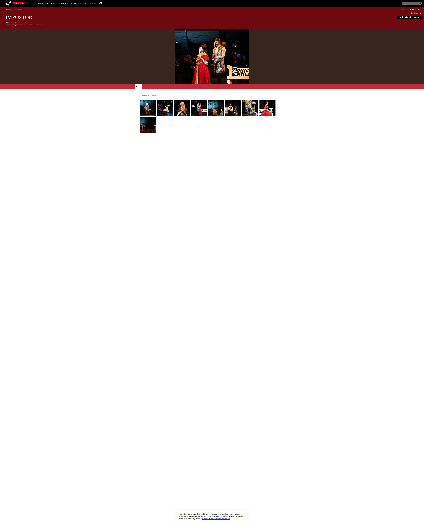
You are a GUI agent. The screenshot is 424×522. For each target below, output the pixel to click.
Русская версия (90, 3)
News (47, 3)
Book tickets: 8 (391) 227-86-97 (411, 10)
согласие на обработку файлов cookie (216, 519)
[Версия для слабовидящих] (100, 3)
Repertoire (31, 3)
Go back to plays (149, 95)
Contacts (78, 3)
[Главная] (9, 3)
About (70, 3)
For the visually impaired (409, 17)
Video (53, 3)
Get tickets (19, 3)
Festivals (62, 3)
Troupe (40, 3)
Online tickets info (415, 13)
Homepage (9, 10)
